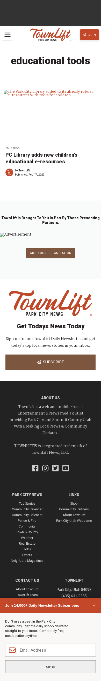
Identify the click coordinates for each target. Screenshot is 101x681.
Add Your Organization (50, 253)
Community (27, 526)
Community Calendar (27, 509)
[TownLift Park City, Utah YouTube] (65, 468)
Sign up (50, 666)
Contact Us (27, 580)
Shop (74, 503)
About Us (50, 398)
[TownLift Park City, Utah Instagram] (45, 468)
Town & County (27, 532)
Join (91, 35)
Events (27, 555)
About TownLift (74, 515)
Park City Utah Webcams (74, 521)
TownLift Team (27, 595)
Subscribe (52, 362)
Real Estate (27, 543)
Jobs (27, 549)
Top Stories (27, 503)
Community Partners (74, 509)
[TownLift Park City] (50, 34)
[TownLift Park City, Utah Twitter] (55, 468)
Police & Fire (27, 521)
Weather (27, 538)
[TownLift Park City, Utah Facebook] (35, 468)
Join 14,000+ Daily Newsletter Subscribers (42, 605)
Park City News (27, 495)
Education (12, 148)
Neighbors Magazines (27, 561)
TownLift (24, 170)
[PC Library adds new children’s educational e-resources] (50, 116)
